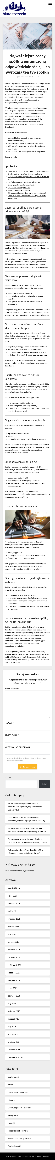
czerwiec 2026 (14, 903)
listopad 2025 (14, 957)
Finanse (11, 1100)
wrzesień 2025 (14, 973)
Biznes (11, 1084)
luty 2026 (12, 934)
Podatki (11, 1123)
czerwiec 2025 (14, 996)
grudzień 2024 (14, 1042)
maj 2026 (12, 911)
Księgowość (13, 1115)
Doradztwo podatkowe (18, 1092)
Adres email (12, 735)
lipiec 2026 (12, 896)
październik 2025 (15, 965)
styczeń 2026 (13, 942)
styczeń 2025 (13, 1034)
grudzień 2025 (14, 949)
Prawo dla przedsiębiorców (19, 1138)
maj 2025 (12, 1003)
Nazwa (9, 723)
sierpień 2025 (14, 980)
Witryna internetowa (17, 747)
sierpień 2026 (14, 888)
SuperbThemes (42, 1156)
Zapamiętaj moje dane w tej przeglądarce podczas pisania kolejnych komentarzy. (26, 759)
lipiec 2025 (12, 988)
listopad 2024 (14, 1049)
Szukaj (8, 777)
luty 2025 (12, 1026)
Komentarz (12, 688)
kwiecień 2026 (14, 919)
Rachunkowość (14, 1146)
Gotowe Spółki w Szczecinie (19, 1108)
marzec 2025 (13, 1019)
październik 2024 (15, 1057)
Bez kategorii (13, 1077)
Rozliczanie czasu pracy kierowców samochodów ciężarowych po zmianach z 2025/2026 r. (25, 806)
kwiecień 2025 (14, 1011)
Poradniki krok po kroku (18, 1131)
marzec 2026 (13, 926)
